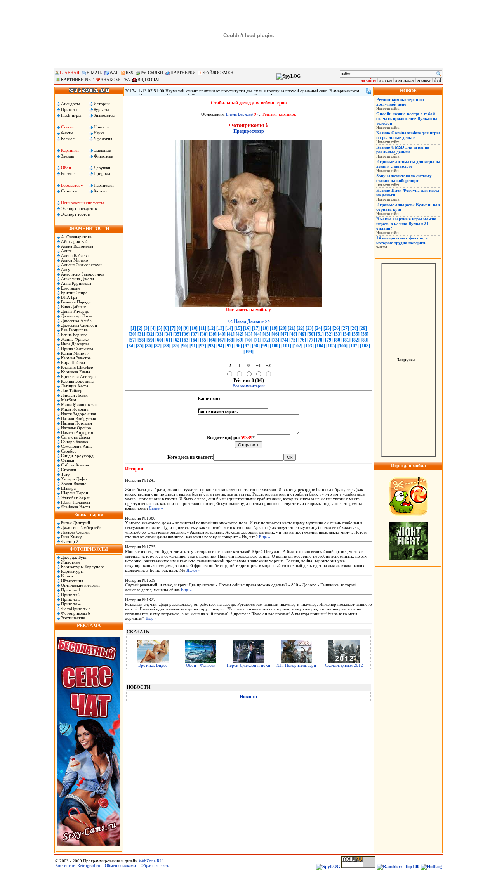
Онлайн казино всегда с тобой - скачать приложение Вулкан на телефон (407, 118)
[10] (194, 328)
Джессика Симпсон (79, 325)
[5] (159, 328)
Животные (103, 156)
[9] (186, 328)
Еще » (264, 536)
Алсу (65, 269)
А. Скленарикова (76, 236)
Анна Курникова (76, 283)
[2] (139, 328)
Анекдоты (70, 103)
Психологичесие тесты (82, 202)
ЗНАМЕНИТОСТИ (89, 228)
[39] (213, 334)
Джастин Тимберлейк (81, 527)
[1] (133, 328)
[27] (345, 328)
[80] (338, 340)
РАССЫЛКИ (152, 72)
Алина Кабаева (75, 255)
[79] (329, 340)
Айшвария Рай (74, 241)
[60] (159, 340)
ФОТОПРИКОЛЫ (89, 549)
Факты (67, 132)
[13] (220, 328)
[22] (300, 328)
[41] (231, 334)
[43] (248, 334)
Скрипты (69, 191)
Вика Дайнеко (74, 306)
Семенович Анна (76, 446)
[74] (284, 340)
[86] (149, 346)
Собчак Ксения (75, 465)
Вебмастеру (72, 185)
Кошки (67, 576)
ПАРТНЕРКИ (183, 72)
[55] (356, 334)
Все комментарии (249, 385)
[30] (132, 334)
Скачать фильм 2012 (344, 665)
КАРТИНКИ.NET (77, 79)
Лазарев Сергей (75, 532)
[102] (297, 346)
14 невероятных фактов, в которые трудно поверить (402, 240)
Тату (65, 474)
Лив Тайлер (71, 390)
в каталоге (404, 80)
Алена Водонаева (77, 246)
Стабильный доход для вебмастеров (249, 103)
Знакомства (104, 115)
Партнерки (104, 185)
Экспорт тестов (75, 214)
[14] (229, 328)
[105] (331, 346)
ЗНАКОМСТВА (115, 79)
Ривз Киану (71, 536)
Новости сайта (387, 108)
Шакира (68, 488)
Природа (102, 173)
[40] (222, 334)
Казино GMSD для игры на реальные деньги (402, 149)
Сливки (67, 460)
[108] (365, 346)
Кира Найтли (73, 362)
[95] (229, 346)
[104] (320, 346)
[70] (248, 340)
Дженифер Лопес (77, 316)
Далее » (156, 508)
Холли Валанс (73, 483)
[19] (274, 328)
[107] (354, 346)
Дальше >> (258, 321)
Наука (99, 132)
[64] (195, 340)
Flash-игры (71, 115)
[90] (184, 346)
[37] (195, 334)
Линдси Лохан (74, 395)
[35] (177, 334)
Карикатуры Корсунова (82, 566)
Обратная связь (155, 865)
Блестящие (70, 288)
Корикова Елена (75, 371)
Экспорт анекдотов (79, 208)
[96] (238, 346)
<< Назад (236, 321)
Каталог (101, 191)
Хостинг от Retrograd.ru (77, 865)
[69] (239, 340)
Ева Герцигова (74, 330)
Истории (102, 103)
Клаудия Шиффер (77, 367)
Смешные (102, 150)
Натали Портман (76, 423)
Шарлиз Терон (74, 493)
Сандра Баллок (74, 441)
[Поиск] (438, 73)
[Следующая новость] (368, 91)
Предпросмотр (248, 131)
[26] (336, 328)
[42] (239, 334)
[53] (338, 334)
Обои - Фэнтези (200, 665)
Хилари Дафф (74, 479)
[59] (150, 340)
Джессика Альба (76, 320)
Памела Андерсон (77, 432)
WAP (113, 72)
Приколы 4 (71, 604)
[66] (213, 340)
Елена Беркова (74, 334)
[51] (320, 334)
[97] (247, 346)
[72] (266, 340)
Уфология (103, 138)
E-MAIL (94, 72)
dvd (437, 80)
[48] (293, 334)
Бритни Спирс (74, 292)
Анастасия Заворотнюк (82, 274)
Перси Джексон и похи (248, 665)
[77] (311, 340)
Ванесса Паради (76, 302)
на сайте (368, 80)
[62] (177, 340)
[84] (131, 346)
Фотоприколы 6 (75, 613)
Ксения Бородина (77, 381)
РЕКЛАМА (89, 625)
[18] (265, 328)
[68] (231, 340)
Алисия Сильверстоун (81, 264)
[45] (266, 334)
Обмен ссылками (120, 865)
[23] (309, 328)
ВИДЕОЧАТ (148, 79)
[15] (238, 328)
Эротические (73, 618)
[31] (141, 334)
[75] (293, 340)
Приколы (69, 109)
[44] (257, 334)
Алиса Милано (74, 260)
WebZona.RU (151, 860)
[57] (132, 340)
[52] (329, 334)
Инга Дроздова (75, 344)
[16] (247, 328)
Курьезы (101, 109)
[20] (283, 328)
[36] (186, 334)
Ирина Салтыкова (77, 348)
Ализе (66, 250)
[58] (141, 340)
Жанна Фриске (75, 339)
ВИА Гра (69, 297)
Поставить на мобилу (248, 309)
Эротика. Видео (153, 665)
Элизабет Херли (75, 497)
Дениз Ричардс (75, 311)
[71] (257, 340)
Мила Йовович (75, 409)
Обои (66, 167)
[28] (354, 328)
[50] (311, 334)
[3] (146, 328)
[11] (202, 328)
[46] (275, 334)
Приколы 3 (71, 599)
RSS (129, 72)
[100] (275, 346)
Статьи (67, 127)
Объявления (72, 580)
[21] (291, 328)
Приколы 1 (71, 590)
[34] (168, 334)
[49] (302, 334)
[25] (327, 328)
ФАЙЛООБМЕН (218, 72)
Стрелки (68, 469)
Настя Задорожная (78, 413)
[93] (211, 346)
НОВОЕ (408, 91)
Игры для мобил (408, 465)
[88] (166, 346)
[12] (211, 328)
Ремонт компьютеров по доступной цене (400, 101)
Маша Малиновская (79, 404)
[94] (220, 346)
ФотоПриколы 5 (76, 608)
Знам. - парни (89, 514)
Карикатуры (72, 571)
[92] (202, 346)
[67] (222, 340)
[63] (186, 340)
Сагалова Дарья (75, 437)
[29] (363, 328)
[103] (309, 346)
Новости (101, 127)
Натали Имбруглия (78, 418)
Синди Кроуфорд (77, 455)
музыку (424, 80)
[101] (286, 346)
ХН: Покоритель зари (296, 665)
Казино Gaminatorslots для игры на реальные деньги (408, 135)
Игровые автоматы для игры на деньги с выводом (408, 163)
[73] (275, 340)
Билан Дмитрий (75, 522)
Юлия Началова (75, 502)
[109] (248, 351)
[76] (302, 340)
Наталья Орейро (76, 427)
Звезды (67, 156)
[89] (175, 346)
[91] (193, 346)
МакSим (68, 399)
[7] (173, 328)
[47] (284, 334)
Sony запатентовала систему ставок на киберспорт (404, 178)
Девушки (102, 167)
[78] (320, 340)
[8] (179, 328)
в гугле (385, 80)
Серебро (69, 451)
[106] (342, 346)
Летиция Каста (74, 385)
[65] (204, 340)
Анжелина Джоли (77, 278)
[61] (168, 340)
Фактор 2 (69, 541)
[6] (166, 328)
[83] (364, 340)
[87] (158, 346)
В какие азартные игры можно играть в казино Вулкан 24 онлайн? (406, 224)
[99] (265, 346)
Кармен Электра (76, 357)
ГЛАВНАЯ (69, 72)
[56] (364, 334)
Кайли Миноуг (75, 353)
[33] (159, 334)
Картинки (70, 150)
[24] (318, 328)
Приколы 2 (71, 594)
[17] (256, 328)
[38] (204, 334)
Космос (68, 138)
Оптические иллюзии (80, 585)
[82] (356, 340)
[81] (347, 340)
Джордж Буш (73, 557)
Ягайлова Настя (75, 507)
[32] (150, 334)
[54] (347, 334)
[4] (153, 328)
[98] (256, 346)
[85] (140, 346)
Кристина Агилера (78, 376)
